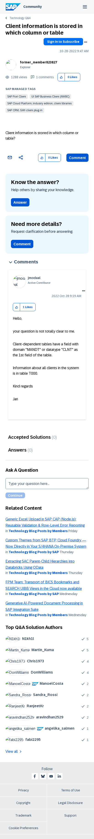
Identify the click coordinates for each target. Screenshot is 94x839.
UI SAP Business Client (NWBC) (50, 96)
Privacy (23, 790)
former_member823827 (38, 62)
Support (70, 815)
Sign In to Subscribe (63, 41)
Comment (77, 158)
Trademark (23, 815)
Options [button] (85, 42)
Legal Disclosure (70, 803)
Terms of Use (70, 790)
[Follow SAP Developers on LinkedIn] (59, 776)
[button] (61, 77)
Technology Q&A (20, 18)
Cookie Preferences (23, 828)
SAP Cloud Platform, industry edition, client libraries (39, 103)
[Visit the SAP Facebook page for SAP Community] (35, 776)
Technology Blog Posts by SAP (34, 552)
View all (11, 751)
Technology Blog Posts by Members (38, 531)
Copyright (23, 803)
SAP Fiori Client (16, 96)
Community (32, 6)
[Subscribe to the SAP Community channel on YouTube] (51, 776)
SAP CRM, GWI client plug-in (24, 110)
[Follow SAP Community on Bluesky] (43, 776)
